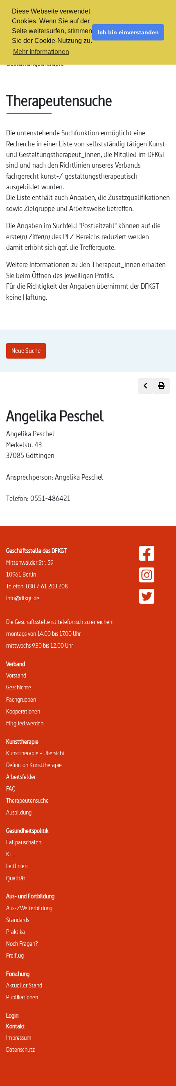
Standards (17, 919)
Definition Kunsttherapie (34, 764)
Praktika (15, 931)
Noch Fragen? (22, 943)
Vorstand (16, 675)
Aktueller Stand (24, 985)
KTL (10, 853)
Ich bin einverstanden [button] (128, 32)
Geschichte (18, 687)
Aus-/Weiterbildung (29, 907)
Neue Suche (26, 351)
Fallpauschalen (23, 842)
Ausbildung (19, 812)
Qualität (15, 878)
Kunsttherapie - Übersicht (35, 752)
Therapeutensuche (27, 800)
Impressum (19, 1037)
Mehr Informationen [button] (41, 51)
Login (12, 1015)
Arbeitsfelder (21, 776)
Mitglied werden (24, 723)
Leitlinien (16, 865)
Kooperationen (23, 711)
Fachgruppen (21, 699)
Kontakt (15, 1026)
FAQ (11, 788)
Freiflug (15, 955)
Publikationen (22, 997)
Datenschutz (20, 1049)
